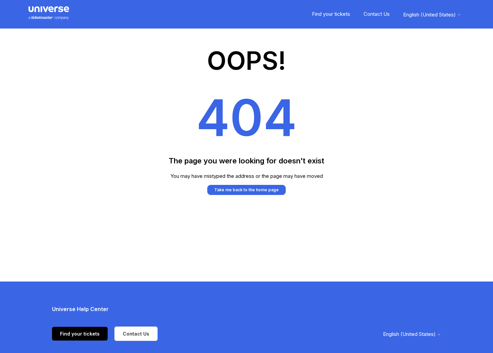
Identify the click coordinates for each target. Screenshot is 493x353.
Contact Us (377, 14)
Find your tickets (331, 14)
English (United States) (430, 14)
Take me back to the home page (246, 189)
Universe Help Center (80, 309)
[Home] (49, 14)
